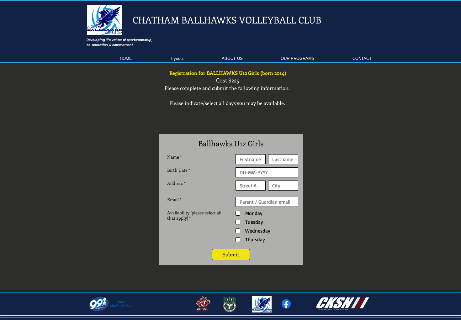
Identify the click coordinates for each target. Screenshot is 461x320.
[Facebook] (286, 304)
